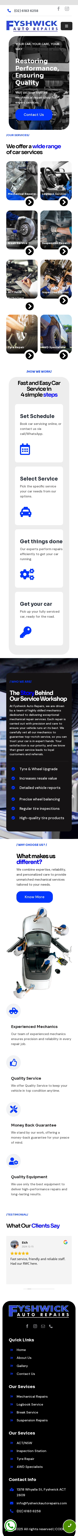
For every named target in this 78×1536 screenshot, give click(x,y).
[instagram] (67, 9)
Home (21, 1350)
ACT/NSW (24, 1443)
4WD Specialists (30, 1467)
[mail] (43, 1326)
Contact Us (26, 1374)
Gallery (22, 1366)
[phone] (51, 1326)
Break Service (27, 1412)
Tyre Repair (25, 1459)
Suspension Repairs (32, 1420)
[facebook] (59, 9)
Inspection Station (31, 1451)
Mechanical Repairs (32, 1396)
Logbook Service (30, 1404)
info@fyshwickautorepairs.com (42, 1503)
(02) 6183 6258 (26, 11)
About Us (24, 1358)
